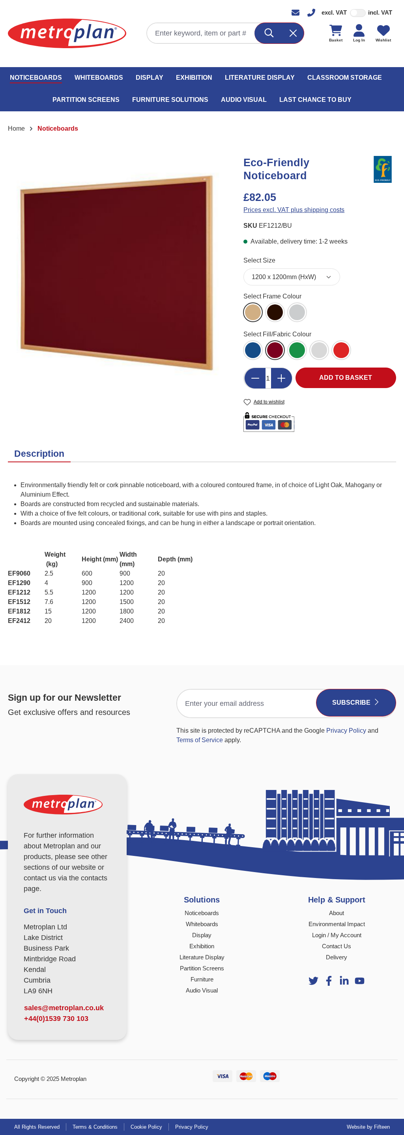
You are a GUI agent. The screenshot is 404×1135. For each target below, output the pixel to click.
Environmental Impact (337, 924)
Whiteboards (202, 924)
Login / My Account (336, 935)
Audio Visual (202, 990)
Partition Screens (202, 968)
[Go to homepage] (67, 33)
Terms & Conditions (95, 1127)
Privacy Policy (346, 730)
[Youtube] (344, 980)
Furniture (202, 979)
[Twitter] (313, 980)
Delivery (336, 957)
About (336, 913)
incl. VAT (380, 12)
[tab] (39, 454)
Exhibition (201, 946)
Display (201, 935)
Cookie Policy (146, 1127)
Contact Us (336, 946)
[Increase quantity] (281, 378)
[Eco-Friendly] (382, 168)
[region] (118, 274)
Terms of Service (199, 740)
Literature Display (202, 957)
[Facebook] (329, 980)
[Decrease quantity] (255, 378)
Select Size (259, 260)
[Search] (269, 33)
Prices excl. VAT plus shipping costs (293, 209)
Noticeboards (202, 913)
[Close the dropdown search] (293, 33)
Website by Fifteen (368, 1127)
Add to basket (345, 377)
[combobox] (201, 33)
